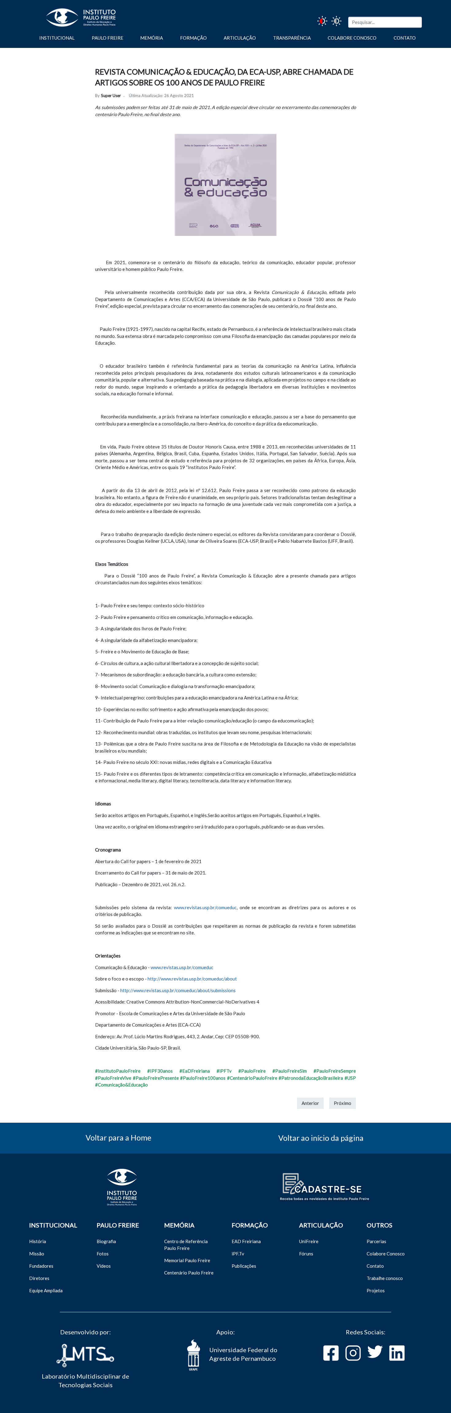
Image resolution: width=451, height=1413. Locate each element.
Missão (36, 1253)
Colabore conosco (352, 38)
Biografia (106, 1241)
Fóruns (306, 1253)
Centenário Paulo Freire (189, 1272)
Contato (405, 38)
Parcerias (376, 1241)
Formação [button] (193, 38)
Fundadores (41, 1266)
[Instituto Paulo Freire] (72, 14)
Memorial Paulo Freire (187, 1260)
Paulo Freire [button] (107, 38)
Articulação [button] (240, 38)
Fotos (103, 1253)
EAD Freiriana (246, 1241)
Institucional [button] (57, 38)
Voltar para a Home (118, 1137)
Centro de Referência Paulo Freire (186, 1245)
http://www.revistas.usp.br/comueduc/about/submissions (178, 990)
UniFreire (308, 1241)
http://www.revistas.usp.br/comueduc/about (192, 978)
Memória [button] (151, 38)
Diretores (39, 1278)
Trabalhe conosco (385, 1278)
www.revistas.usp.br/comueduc (205, 907)
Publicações (244, 1266)
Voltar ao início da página (321, 1137)
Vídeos (104, 1266)
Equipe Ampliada (46, 1290)
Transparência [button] (292, 38)
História (37, 1241)
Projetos (376, 1290)
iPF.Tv (238, 1253)
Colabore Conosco (386, 1253)
